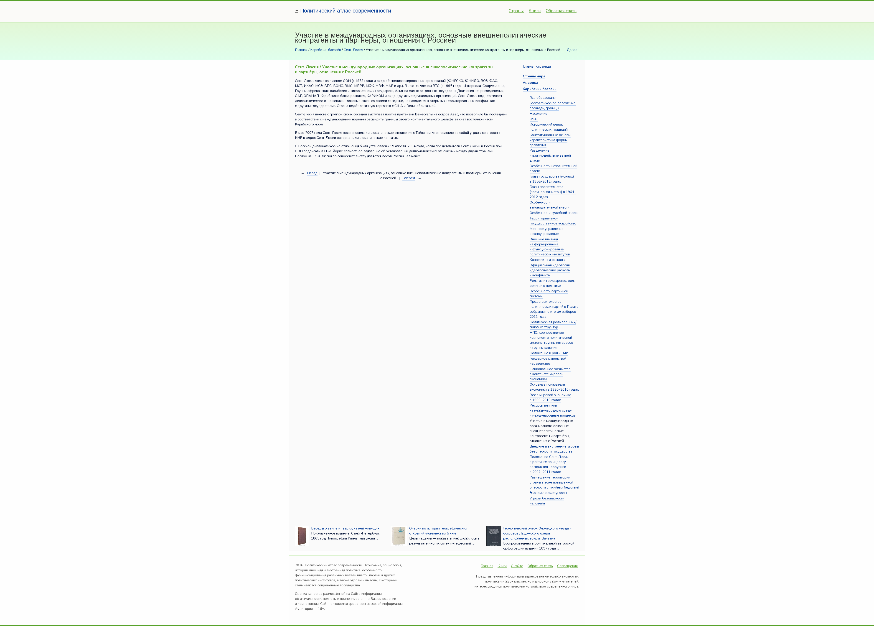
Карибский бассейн (325, 50)
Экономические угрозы (548, 493)
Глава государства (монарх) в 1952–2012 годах (552, 179)
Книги (535, 10)
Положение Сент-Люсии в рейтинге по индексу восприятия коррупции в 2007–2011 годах (549, 464)
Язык (534, 119)
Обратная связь (561, 10)
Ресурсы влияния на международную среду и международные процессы (553, 410)
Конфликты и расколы (547, 259)
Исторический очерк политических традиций (549, 127)
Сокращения (567, 566)
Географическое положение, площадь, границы (553, 105)
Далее (572, 50)
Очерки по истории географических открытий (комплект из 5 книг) (438, 531)
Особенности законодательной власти (549, 205)
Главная (301, 50)
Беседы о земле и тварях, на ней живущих (345, 528)
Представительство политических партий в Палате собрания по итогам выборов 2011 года (554, 309)
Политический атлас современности (345, 11)
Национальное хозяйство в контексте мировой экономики (550, 374)
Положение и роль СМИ (549, 353)
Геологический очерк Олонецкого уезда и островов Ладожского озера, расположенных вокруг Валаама (537, 533)
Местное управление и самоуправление (547, 231)
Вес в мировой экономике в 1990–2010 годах (550, 397)
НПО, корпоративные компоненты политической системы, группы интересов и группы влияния (551, 340)
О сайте (517, 566)
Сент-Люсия (353, 50)
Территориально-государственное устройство (553, 221)
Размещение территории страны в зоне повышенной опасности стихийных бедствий (554, 482)
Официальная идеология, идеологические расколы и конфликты (550, 270)
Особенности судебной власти (554, 213)
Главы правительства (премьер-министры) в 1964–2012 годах (553, 192)
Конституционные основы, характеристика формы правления (550, 140)
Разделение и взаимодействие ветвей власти (550, 155)
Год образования (543, 97)
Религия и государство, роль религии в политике (553, 283)
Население (538, 113)
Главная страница (537, 66)
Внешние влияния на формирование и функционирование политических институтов (550, 247)
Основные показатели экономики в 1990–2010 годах (554, 387)
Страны (516, 10)
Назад (312, 173)
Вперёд (408, 178)
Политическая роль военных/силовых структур (553, 324)
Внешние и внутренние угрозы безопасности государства (554, 449)
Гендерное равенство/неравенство (548, 361)
